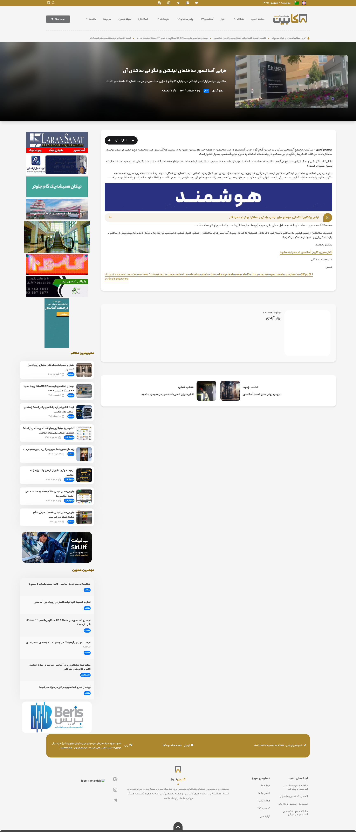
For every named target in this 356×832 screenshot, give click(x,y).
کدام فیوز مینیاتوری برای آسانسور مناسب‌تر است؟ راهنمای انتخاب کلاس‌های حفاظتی (48, 431)
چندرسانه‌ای (186, 19)
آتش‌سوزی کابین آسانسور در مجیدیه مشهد (306, 252)
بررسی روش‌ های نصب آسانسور (262, 394)
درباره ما (265, 785)
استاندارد (143, 19)
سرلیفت (107, 19)
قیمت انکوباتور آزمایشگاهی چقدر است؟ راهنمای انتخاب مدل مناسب (135, 38)
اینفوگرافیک (69, 437)
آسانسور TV (263, 808)
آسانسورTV (206, 19)
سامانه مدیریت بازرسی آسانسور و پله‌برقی (295, 787)
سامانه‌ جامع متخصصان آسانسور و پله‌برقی (295, 812)
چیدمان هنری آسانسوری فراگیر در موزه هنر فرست (48, 450)
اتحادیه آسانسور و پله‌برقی (294, 796)
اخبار (222, 19)
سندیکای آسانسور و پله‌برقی (293, 804)
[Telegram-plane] (178, 3)
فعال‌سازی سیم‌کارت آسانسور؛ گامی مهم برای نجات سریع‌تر (59, 584)
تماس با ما (264, 793)
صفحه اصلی (258, 19)
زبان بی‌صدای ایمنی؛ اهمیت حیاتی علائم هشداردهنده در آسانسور (53, 515)
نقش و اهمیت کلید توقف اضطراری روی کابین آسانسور (277, 38)
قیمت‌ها (164, 19)
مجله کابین (124, 19)
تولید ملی (265, 816)
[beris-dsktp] (218, 197)
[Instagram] (169, 3)
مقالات (240, 19)
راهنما (92, 19)
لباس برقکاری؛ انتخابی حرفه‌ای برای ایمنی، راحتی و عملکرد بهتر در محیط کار (274, 217)
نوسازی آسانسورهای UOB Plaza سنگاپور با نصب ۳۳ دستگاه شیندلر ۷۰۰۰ (209, 38)
